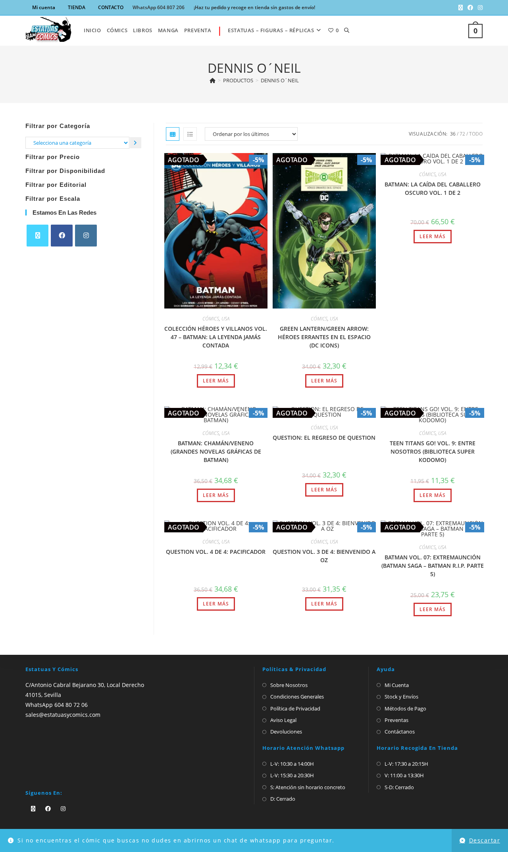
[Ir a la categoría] (135, 142)
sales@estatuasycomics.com (62, 714)
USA (225, 318)
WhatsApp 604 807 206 (159, 7)
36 (453, 133)
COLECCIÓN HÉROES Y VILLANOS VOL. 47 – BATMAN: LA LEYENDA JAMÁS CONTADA (215, 337)
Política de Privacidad (295, 708)
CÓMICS (210, 318)
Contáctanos (400, 731)
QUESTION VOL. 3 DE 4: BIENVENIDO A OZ (324, 556)
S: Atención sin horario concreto (307, 787)
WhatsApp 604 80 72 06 (56, 704)
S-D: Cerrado (399, 787)
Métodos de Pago (405, 708)
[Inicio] (213, 80)
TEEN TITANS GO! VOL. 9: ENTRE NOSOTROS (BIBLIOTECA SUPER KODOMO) (432, 451)
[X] (37, 235)
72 (462, 133)
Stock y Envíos (401, 696)
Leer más (216, 380)
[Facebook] (62, 235)
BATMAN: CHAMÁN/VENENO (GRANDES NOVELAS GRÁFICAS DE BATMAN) (216, 451)
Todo (476, 133)
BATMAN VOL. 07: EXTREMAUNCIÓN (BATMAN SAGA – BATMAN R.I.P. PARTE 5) (432, 565)
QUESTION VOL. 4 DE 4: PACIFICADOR (216, 551)
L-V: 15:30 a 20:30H (292, 775)
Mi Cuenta (397, 685)
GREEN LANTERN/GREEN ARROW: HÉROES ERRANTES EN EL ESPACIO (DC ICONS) (324, 337)
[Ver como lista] (190, 134)
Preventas (396, 720)
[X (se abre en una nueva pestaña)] (460, 8)
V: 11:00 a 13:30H (404, 775)
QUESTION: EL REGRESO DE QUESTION (324, 437)
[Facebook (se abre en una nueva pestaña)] (470, 8)
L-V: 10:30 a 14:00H (292, 763)
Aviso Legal (283, 720)
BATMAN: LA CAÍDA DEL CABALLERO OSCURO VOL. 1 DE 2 (433, 188)
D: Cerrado (282, 798)
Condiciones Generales (297, 696)
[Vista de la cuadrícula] (172, 134)
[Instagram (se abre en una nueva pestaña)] (479, 8)
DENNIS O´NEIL (280, 80)
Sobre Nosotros (289, 685)
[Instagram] (86, 235)
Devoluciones (286, 731)
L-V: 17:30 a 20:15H (406, 763)
